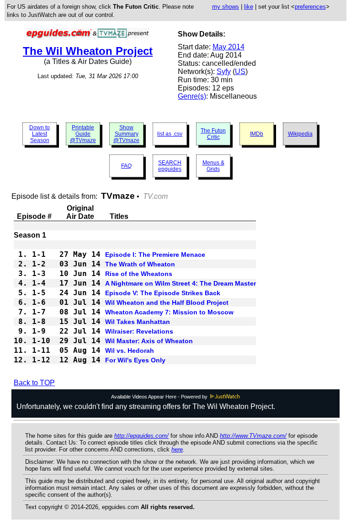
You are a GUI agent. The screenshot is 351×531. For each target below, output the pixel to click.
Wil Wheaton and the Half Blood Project (167, 302)
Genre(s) (192, 96)
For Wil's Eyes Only (135, 360)
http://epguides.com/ (141, 435)
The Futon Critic (213, 133)
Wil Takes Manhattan (137, 321)
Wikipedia (300, 134)
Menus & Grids (213, 165)
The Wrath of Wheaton (140, 264)
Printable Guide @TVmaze (83, 133)
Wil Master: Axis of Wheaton (149, 341)
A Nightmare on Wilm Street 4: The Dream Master (180, 283)
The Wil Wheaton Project (88, 51)
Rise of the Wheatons (138, 273)
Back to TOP (34, 383)
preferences (310, 6)
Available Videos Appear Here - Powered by (160, 396)
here (177, 449)
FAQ (126, 166)
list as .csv (169, 134)
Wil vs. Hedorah (129, 350)
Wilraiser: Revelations (139, 331)
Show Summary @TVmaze (126, 133)
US (240, 71)
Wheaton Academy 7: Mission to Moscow (169, 312)
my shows (225, 6)
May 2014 (229, 47)
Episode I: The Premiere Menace (155, 254)
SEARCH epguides (169, 165)
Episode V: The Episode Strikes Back (162, 293)
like (248, 6)
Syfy (224, 71)
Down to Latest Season (39, 133)
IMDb (256, 134)
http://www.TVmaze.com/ (253, 435)
